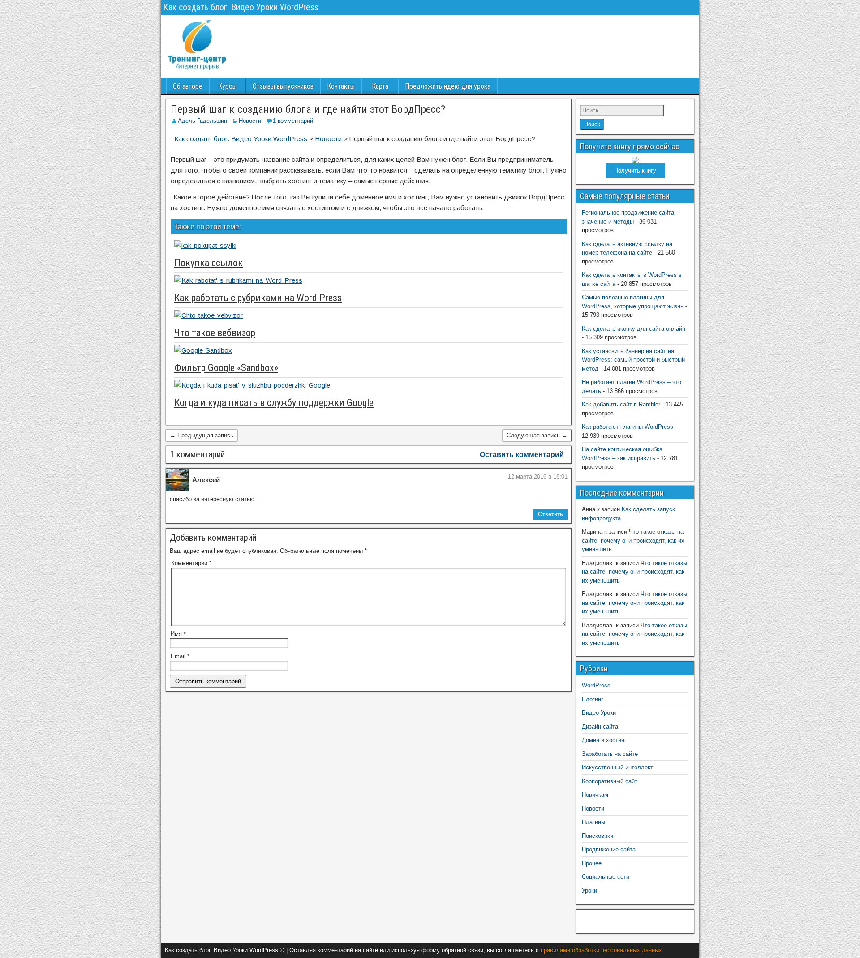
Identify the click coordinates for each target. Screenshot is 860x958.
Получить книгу (635, 170)
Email (180, 656)
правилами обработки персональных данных (601, 950)
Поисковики (597, 836)
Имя (178, 633)
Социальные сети (605, 876)
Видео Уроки (599, 712)
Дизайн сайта (600, 726)
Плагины (593, 822)
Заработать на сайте (610, 754)
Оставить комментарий (522, 454)
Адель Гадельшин (202, 120)
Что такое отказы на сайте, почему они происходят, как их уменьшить (633, 540)
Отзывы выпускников (283, 86)
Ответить (550, 514)
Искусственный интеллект (617, 767)
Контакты (341, 86)
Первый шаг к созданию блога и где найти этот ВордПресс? (308, 109)
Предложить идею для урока (447, 86)
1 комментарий (293, 120)
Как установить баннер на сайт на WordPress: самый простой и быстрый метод (633, 360)
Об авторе (187, 86)
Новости (250, 120)
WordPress (596, 685)
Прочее (592, 863)
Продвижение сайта (609, 849)
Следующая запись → (537, 435)
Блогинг (592, 699)
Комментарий (191, 563)
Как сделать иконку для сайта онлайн (633, 328)
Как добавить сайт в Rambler (621, 404)
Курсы (227, 86)
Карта (380, 86)
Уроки (589, 890)
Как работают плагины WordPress (627, 426)
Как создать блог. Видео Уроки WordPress (240, 7)
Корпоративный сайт (609, 781)
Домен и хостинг (604, 740)
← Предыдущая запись (201, 435)
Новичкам (595, 794)
